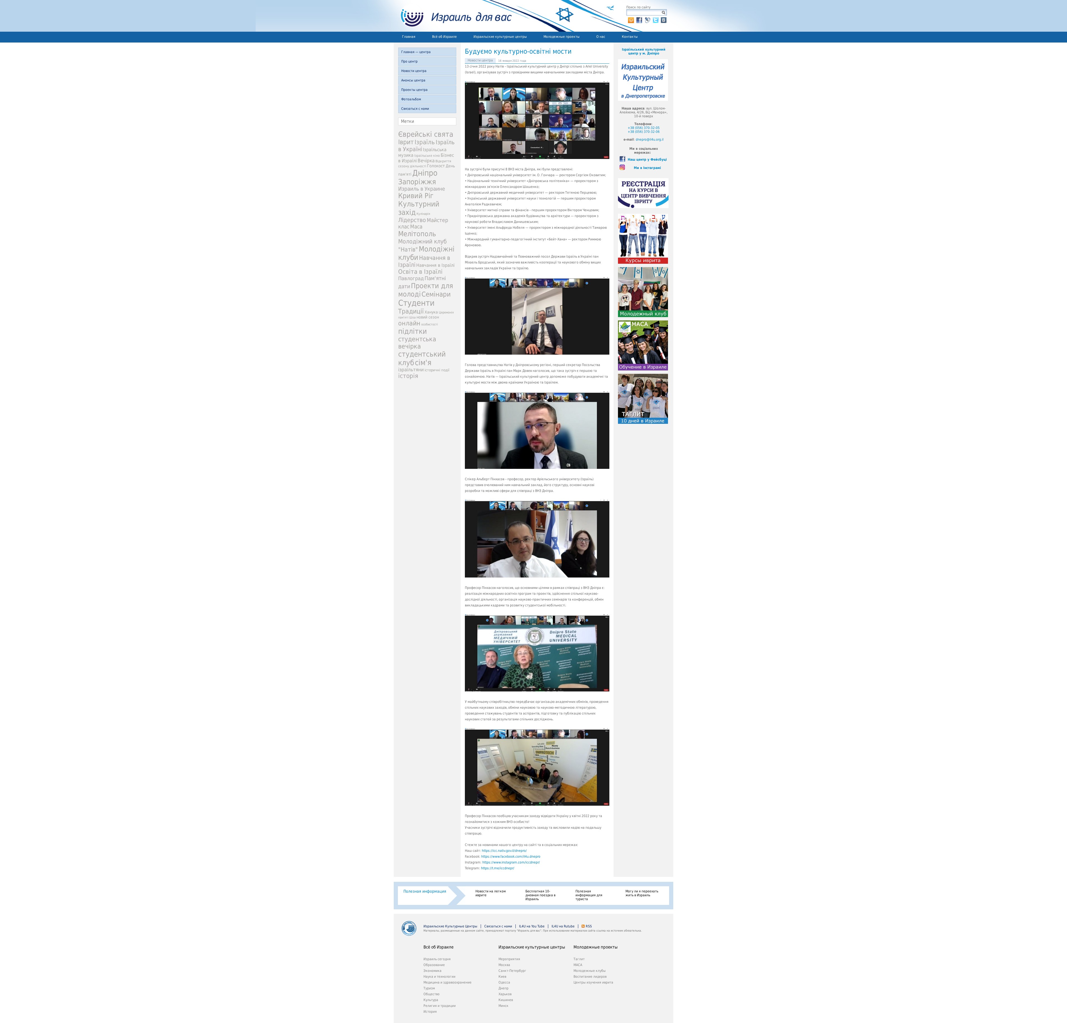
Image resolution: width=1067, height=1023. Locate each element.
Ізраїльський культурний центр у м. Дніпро (643, 51)
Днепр (503, 988)
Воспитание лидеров (590, 977)
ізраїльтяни (411, 369)
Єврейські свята (425, 134)
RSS (589, 926)
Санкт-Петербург (512, 971)
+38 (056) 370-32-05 (644, 128)
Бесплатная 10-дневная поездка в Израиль (540, 895)
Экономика (432, 971)
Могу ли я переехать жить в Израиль (641, 893)
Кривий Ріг (415, 196)
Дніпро (424, 173)
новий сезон (428, 317)
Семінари (436, 294)
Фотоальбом (411, 99)
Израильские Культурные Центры (450, 926)
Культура (430, 1000)
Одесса (504, 982)
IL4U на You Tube (532, 926)
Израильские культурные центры (500, 37)
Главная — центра (416, 52)
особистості (429, 324)
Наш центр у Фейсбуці (647, 159)
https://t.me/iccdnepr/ (497, 868)
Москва (504, 965)
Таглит (579, 959)
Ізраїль (425, 142)
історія (408, 375)
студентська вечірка (417, 342)
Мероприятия (509, 959)
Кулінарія (423, 214)
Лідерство (412, 219)
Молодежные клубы (590, 971)
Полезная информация (424, 891)
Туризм (429, 988)
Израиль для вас (453, 16)
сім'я (423, 362)
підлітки (412, 331)
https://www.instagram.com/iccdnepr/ (511, 862)
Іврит (406, 142)
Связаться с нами (415, 109)
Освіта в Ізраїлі (420, 271)
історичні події (437, 370)
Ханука (431, 312)
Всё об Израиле (444, 37)
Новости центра (414, 71)
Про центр (409, 61)
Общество (431, 994)
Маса (416, 227)
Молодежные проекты (562, 37)
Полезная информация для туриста (588, 895)
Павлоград (411, 278)
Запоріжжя (417, 182)
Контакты (630, 37)
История (430, 1012)
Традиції (411, 311)
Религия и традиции (439, 1006)
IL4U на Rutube (563, 926)
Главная (408, 37)
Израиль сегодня (437, 959)
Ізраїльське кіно (427, 156)
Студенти (416, 303)
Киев (502, 977)
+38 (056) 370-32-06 (644, 132)
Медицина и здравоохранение (447, 982)
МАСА (578, 965)
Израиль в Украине (421, 189)
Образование (434, 965)
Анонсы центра (413, 80)
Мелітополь (417, 234)
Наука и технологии (439, 977)
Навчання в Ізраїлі (435, 265)
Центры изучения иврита (593, 982)
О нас (600, 37)
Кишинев (505, 1000)
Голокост (436, 165)
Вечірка (426, 160)
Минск (503, 1006)
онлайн (409, 323)
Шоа (412, 317)
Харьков (505, 994)
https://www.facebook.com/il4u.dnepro (510, 856)
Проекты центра (414, 90)
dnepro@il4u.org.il (650, 139)
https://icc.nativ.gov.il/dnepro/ (504, 851)
